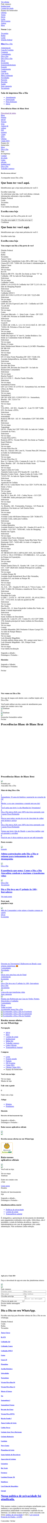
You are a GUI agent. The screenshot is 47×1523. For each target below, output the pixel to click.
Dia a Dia (4, 56)
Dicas (3, 61)
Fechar (3, 671)
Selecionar (5, 267)
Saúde (3, 84)
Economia (5, 63)
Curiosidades (6, 54)
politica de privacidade (14, 1515)
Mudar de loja (6, 1081)
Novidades (5, 78)
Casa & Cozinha (7, 50)
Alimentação (6, 48)
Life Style (4, 73)
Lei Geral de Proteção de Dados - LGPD (20, 1516)
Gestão (3, 71)
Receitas (4, 82)
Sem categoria (6, 86)
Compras (4, 52)
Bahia (3, 255)
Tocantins (4, 257)
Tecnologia (5, 88)
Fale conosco (6, 4)
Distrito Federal (7, 250)
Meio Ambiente (7, 76)
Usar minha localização (10, 207)
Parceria (4, 80)
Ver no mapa (6, 270)
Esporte (4, 67)
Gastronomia (6, 69)
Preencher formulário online (11, 717)
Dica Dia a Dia (6, 59)
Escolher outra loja (8, 192)
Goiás (3, 253)
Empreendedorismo (8, 65)
